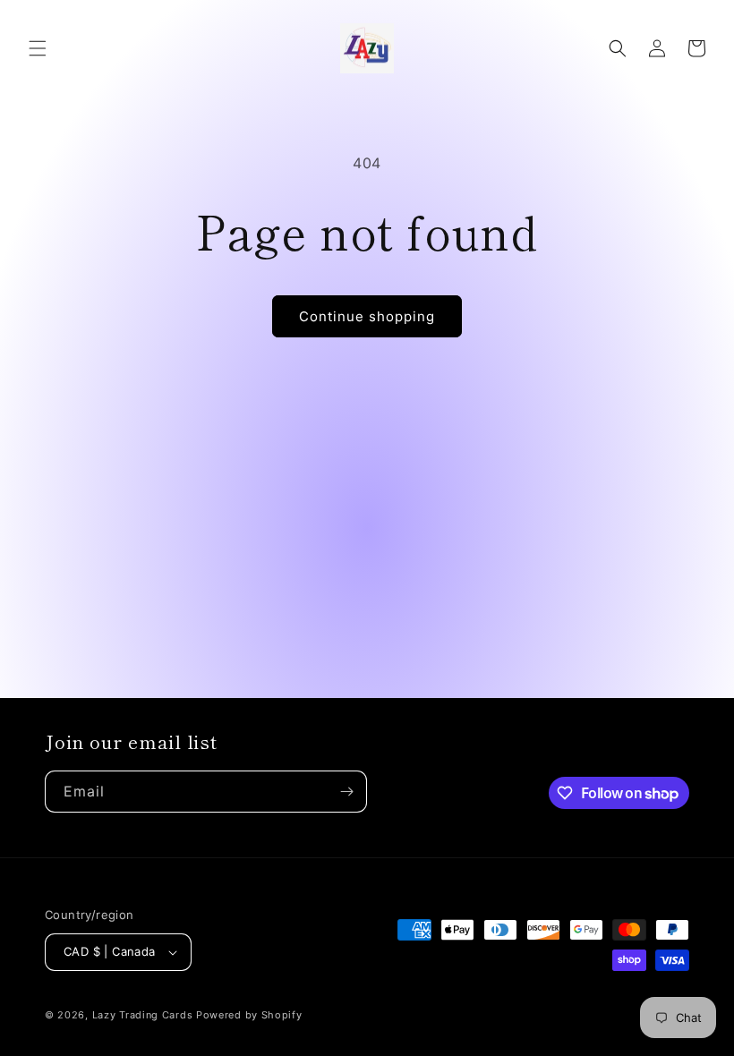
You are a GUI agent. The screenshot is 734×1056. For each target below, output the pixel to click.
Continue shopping (367, 316)
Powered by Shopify (249, 1015)
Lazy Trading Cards (142, 1015)
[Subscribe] (346, 792)
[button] (37, 48)
